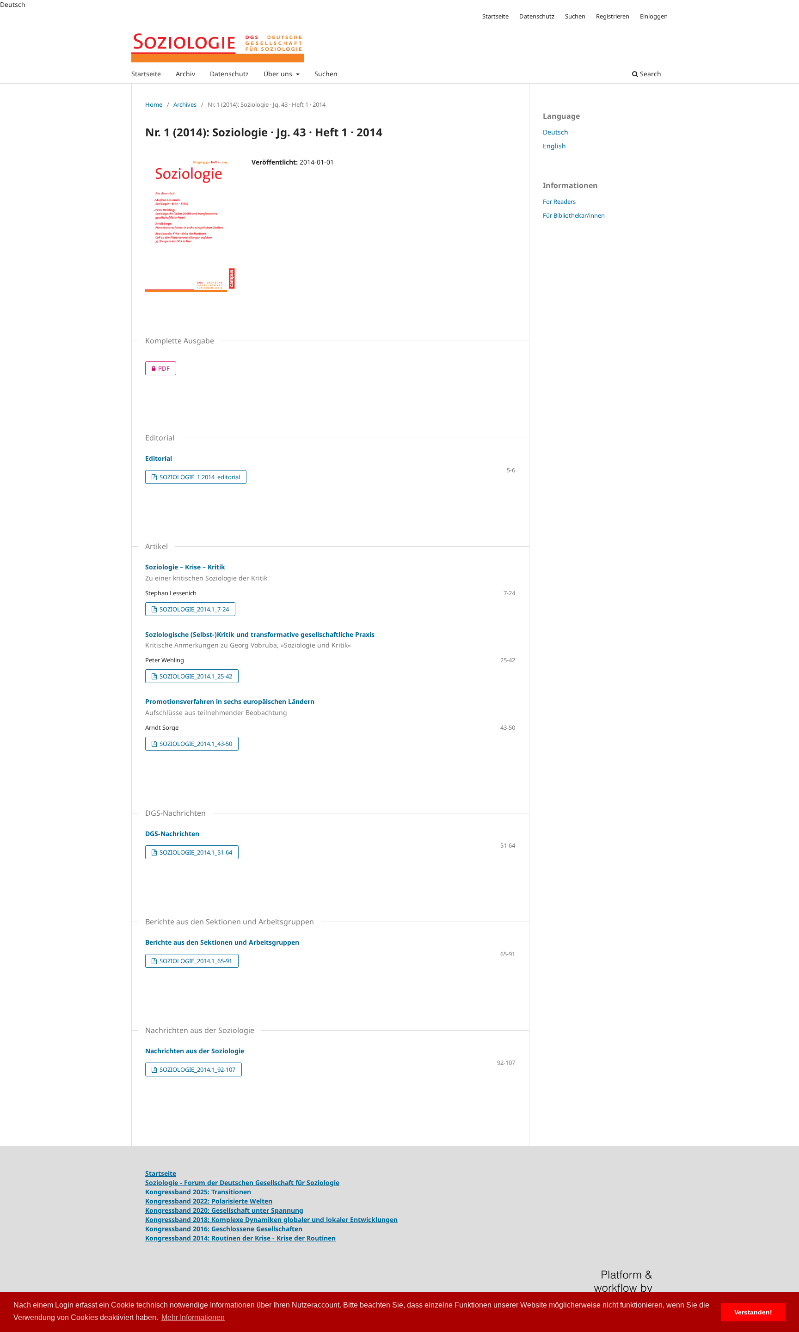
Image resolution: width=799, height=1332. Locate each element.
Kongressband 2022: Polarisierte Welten (208, 1201)
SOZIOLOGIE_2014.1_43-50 (195, 743)
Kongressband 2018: (178, 1219)
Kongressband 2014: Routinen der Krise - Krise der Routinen (240, 1238)
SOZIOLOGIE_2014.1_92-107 (196, 1069)
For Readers (559, 201)
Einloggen (654, 16)
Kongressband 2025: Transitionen (198, 1191)
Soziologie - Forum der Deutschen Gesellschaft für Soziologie (242, 1182)
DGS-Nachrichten (172, 833)
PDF (157, 368)
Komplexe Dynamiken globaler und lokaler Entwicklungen (304, 1219)
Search (649, 73)
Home (153, 104)
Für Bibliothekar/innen (574, 215)
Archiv (185, 73)
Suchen (326, 73)
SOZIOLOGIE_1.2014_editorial (199, 477)
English (554, 145)
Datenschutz (229, 73)
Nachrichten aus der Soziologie (194, 1050)
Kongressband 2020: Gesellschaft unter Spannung (224, 1210)
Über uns (279, 73)
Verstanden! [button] (753, 1312)
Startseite (146, 73)
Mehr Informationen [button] (193, 1317)
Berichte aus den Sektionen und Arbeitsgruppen (222, 942)
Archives (185, 104)
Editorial (158, 458)
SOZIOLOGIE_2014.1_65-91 (195, 961)
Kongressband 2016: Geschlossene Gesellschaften (223, 1228)
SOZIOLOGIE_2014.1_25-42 (195, 676)
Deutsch (555, 132)
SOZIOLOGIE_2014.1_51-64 (195, 852)
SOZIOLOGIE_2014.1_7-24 (193, 609)
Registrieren (612, 16)
